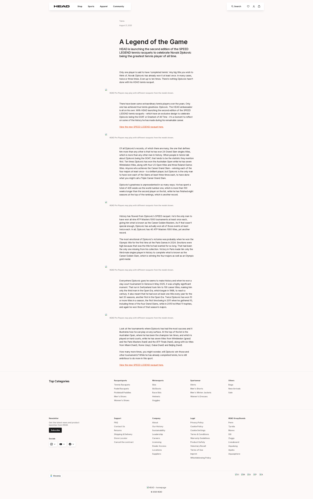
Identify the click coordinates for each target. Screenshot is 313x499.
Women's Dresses (199, 396)
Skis (154, 384)
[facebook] (71, 444)
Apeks (231, 450)
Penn (230, 422)
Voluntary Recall (198, 446)
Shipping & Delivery (123, 434)
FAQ (116, 422)
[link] (248, 6)
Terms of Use (196, 450)
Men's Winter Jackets (200, 392)
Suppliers (156, 454)
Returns (118, 430)
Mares (231, 430)
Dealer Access (159, 446)
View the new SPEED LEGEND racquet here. (141, 127)
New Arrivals (234, 388)
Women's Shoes (121, 400)
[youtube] (62, 444)
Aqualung (233, 446)
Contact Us (119, 426)
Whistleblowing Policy (200, 458)
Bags (230, 384)
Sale (230, 392)
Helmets (156, 396)
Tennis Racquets (122, 384)
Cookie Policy (196, 426)
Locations (157, 450)
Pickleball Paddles (122, 392)
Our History (157, 426)
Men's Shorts (196, 388)
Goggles (156, 400)
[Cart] (259, 6)
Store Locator (120, 438)
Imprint (193, 454)
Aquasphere (234, 454)
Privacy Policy (197, 422)
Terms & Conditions (199, 434)
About (155, 422)
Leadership (157, 434)
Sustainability (158, 430)
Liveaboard (233, 442)
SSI (229, 434)
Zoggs (231, 438)
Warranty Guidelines (200, 438)
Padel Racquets (121, 388)
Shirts (193, 384)
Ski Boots (156, 388)
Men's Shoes (120, 396)
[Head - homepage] (62, 6)
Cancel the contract (124, 442)
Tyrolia (231, 426)
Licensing (156, 442)
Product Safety (197, 442)
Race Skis (156, 392)
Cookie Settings (197, 430)
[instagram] (53, 444)
